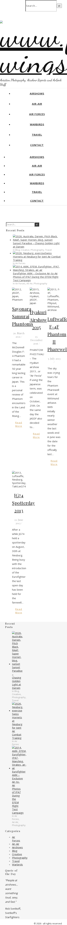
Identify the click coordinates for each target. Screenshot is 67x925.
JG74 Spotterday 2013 (23, 502)
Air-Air (37, 103)
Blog (14, 850)
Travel (37, 134)
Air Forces (37, 114)
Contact (37, 145)
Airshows (37, 93)
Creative (17, 854)
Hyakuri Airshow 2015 (38, 319)
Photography (19, 857)
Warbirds (37, 124)
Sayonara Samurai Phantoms (22, 316)
